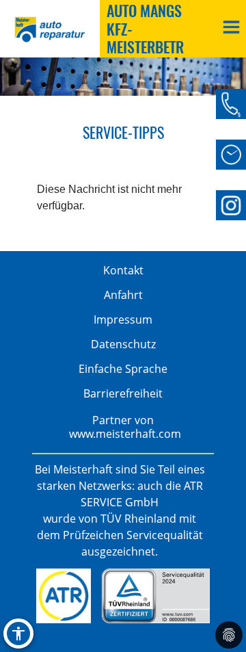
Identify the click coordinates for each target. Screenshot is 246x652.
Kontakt (123, 270)
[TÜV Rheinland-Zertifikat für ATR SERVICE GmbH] (155, 596)
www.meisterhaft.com (125, 434)
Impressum (123, 319)
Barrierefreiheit (123, 393)
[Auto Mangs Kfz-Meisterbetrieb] (231, 205)
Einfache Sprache (123, 369)
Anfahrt (123, 295)
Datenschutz (123, 344)
